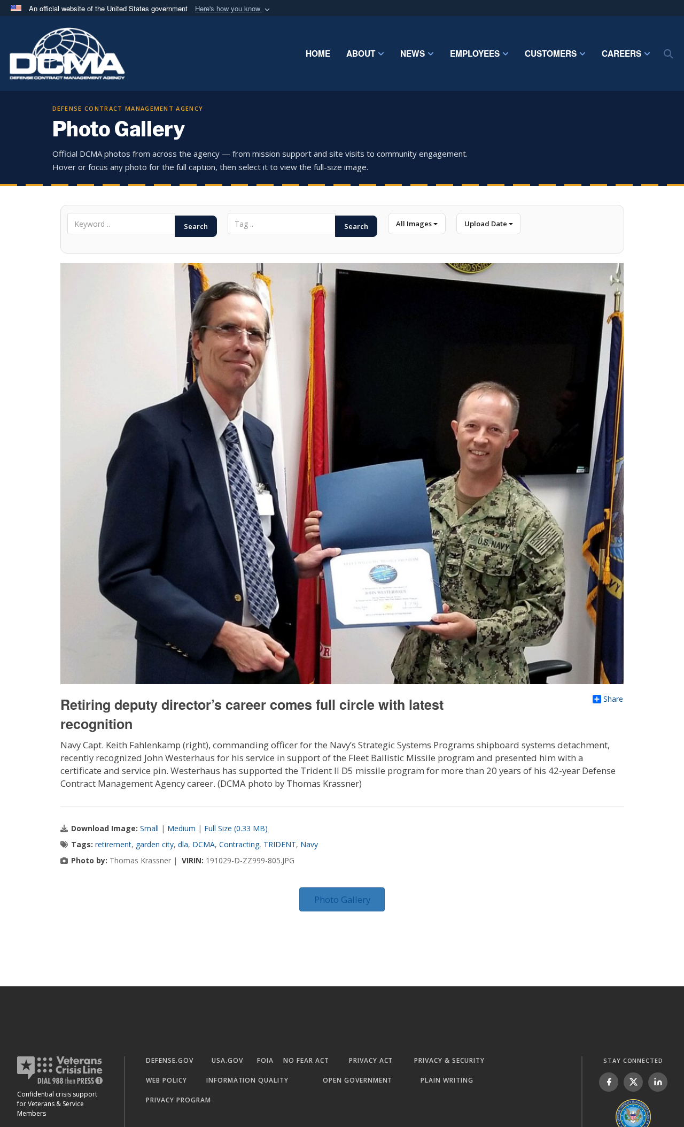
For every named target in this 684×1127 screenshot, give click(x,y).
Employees (475, 53)
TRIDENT (279, 844)
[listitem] (608, 1082)
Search (196, 226)
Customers (551, 53)
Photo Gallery (342, 899)
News (412, 53)
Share (613, 699)
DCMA (203, 844)
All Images (414, 223)
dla (183, 844)
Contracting (239, 844)
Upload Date (486, 223)
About (360, 53)
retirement (113, 844)
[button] (233, 8)
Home (318, 53)
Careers (621, 53)
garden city (155, 844)
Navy (309, 844)
